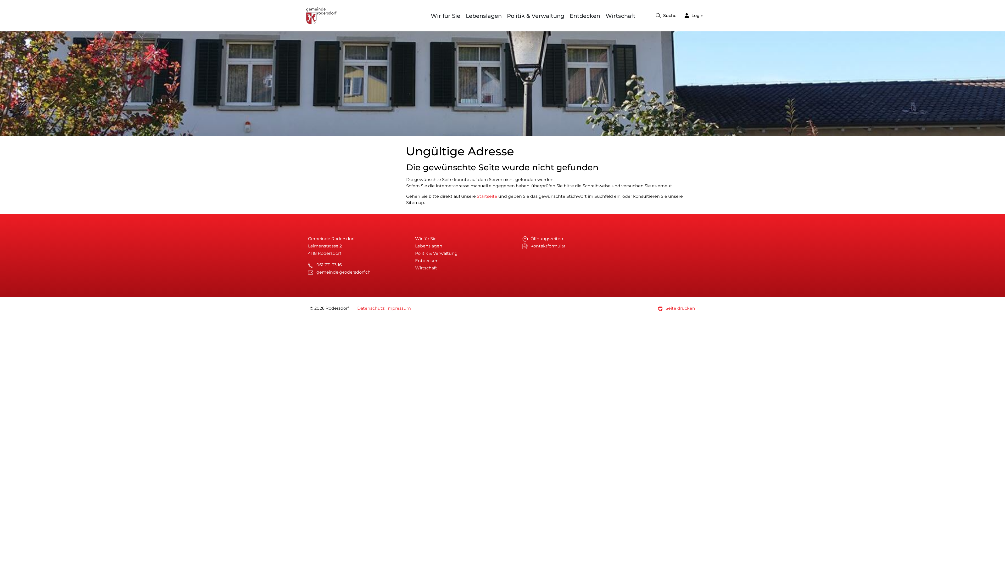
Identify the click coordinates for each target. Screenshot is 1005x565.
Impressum (399, 308)
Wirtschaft (620, 16)
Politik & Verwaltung (535, 16)
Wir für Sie (445, 16)
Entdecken (585, 16)
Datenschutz (370, 308)
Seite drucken (680, 308)
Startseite (487, 196)
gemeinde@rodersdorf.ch (343, 272)
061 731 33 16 (329, 264)
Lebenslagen (484, 16)
